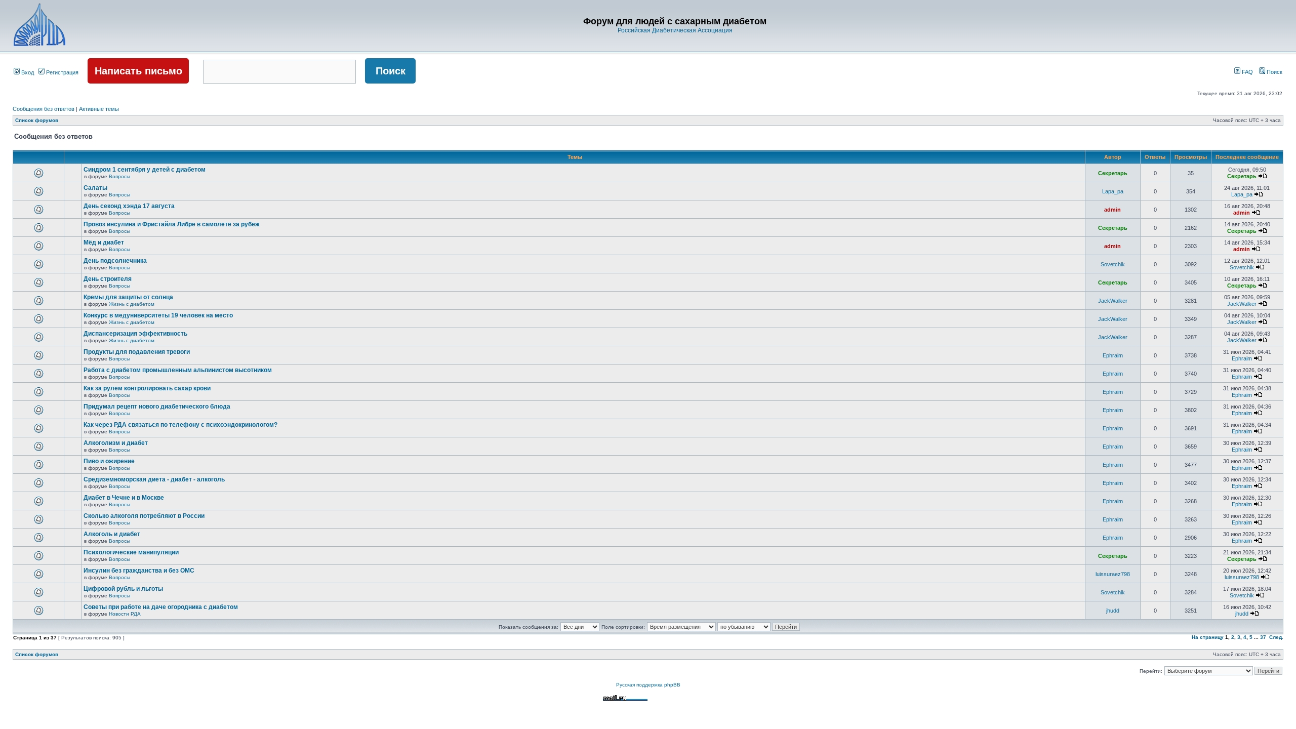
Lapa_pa (1112, 191)
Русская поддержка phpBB (648, 684)
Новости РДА (125, 614)
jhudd (1112, 611)
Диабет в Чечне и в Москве (124, 497)
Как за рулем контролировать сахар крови (147, 388)
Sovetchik (1113, 264)
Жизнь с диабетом (131, 304)
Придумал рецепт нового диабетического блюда (157, 406)
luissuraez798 (1113, 574)
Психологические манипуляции (131, 552)
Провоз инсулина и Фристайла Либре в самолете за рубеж (172, 224)
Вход (27, 72)
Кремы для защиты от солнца (128, 297)
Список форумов (36, 120)
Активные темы (99, 109)
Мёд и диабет (104, 242)
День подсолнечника (115, 260)
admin (1112, 210)
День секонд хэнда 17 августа (129, 206)
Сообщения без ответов (43, 109)
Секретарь (1112, 173)
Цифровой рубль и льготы (123, 588)
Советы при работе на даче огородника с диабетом (161, 607)
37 (1263, 637)
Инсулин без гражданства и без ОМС (139, 570)
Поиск (1273, 72)
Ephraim (1113, 355)
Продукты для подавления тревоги (137, 351)
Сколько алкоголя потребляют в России (144, 515)
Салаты (95, 187)
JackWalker (1112, 301)
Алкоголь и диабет (112, 534)
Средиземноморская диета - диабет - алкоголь (154, 479)
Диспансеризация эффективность (135, 333)
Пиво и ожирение (109, 461)
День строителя (108, 278)
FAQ (1246, 72)
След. (1276, 637)
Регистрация (61, 72)
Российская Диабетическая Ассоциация (675, 30)
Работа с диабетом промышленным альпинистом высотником (178, 370)
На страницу (1208, 637)
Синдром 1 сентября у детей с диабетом (145, 169)
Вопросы (119, 176)
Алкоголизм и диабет (116, 443)
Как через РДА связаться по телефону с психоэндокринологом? (180, 424)
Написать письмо (138, 70)
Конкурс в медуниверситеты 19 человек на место (158, 315)
